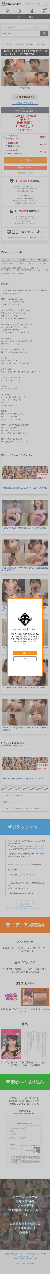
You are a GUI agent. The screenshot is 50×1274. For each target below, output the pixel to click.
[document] (25, 637)
